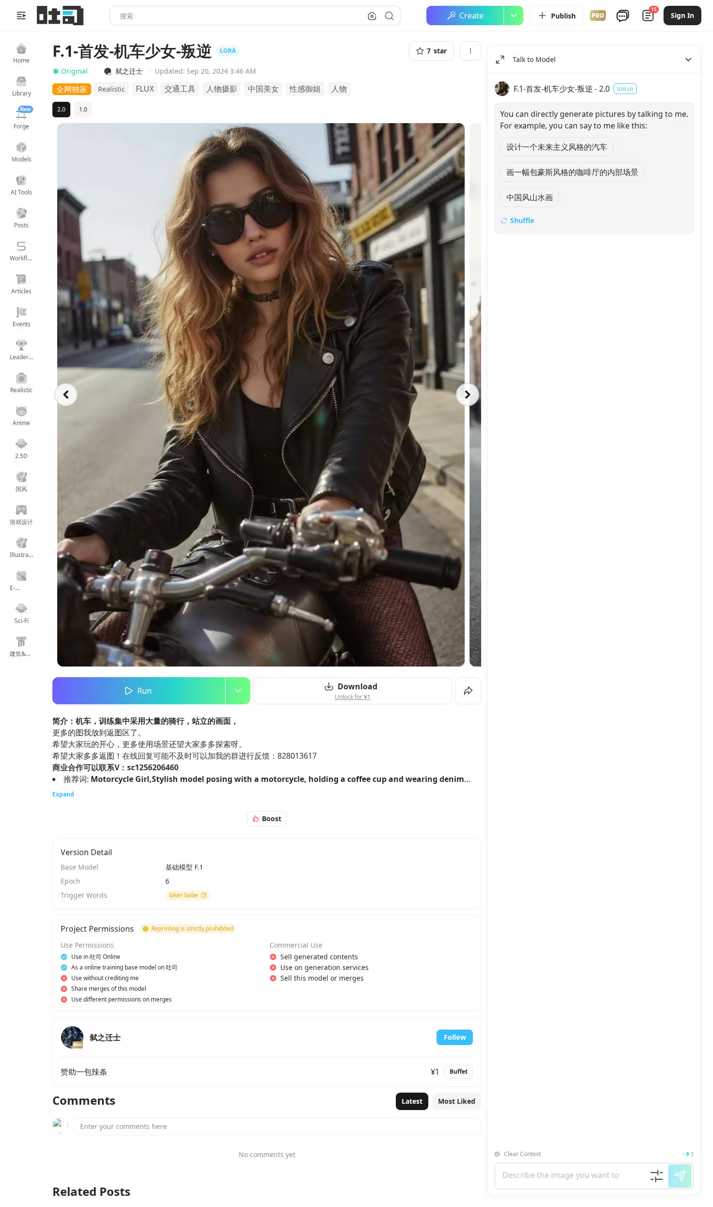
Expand (63, 794)
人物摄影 (221, 88)
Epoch (71, 881)
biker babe (183, 895)
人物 (339, 88)
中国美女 (263, 88)
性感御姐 (305, 88)
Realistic (111, 89)
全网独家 (71, 89)
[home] (60, 15)
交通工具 (179, 88)
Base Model (79, 867)
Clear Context (522, 1154)
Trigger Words (84, 895)
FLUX (145, 88)
